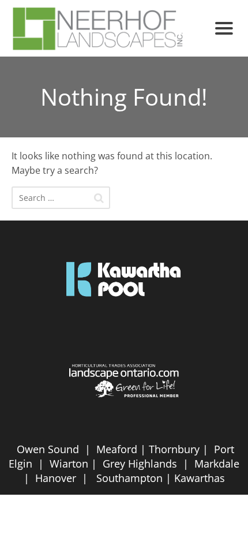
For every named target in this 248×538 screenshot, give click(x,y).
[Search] (99, 198)
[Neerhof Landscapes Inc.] (108, 28)
